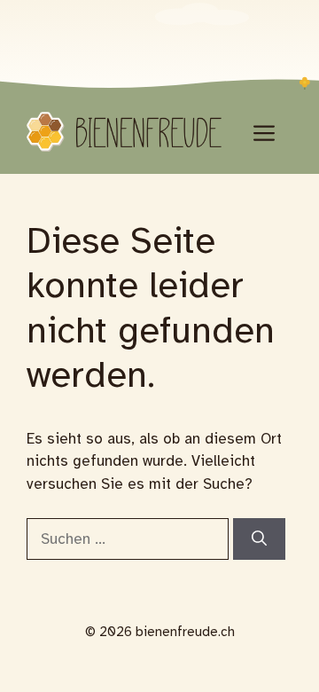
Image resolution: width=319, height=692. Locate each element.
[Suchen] (259, 539)
